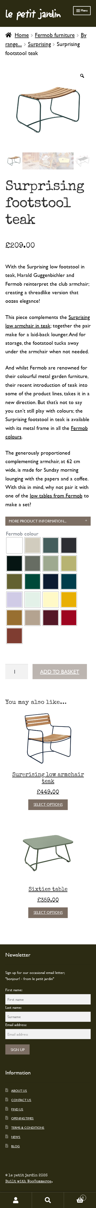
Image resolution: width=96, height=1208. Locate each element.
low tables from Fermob (56, 495)
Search (48, 1200)
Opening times (22, 1118)
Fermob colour (22, 533)
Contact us (21, 1099)
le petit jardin (33, 13)
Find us (17, 1109)
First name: (13, 990)
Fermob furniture (55, 35)
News (15, 1136)
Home (22, 35)
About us (19, 1090)
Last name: (13, 1007)
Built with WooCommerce (28, 1181)
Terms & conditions (27, 1127)
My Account (16, 1200)
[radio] (14, 545)
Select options (48, 804)
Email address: (16, 1024)
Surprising (39, 44)
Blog (15, 1146)
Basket (74, 1196)
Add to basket (59, 671)
